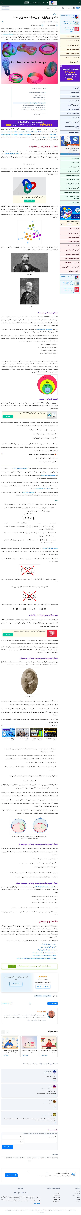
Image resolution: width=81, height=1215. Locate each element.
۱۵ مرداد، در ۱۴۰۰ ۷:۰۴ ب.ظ (47, 1115)
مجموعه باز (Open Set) (28, 492)
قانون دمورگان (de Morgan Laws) (44, 887)
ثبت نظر (15, 984)
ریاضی (54, 14)
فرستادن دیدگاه (7, 1147)
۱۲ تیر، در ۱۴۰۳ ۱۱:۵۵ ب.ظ (47, 1073)
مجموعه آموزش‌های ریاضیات (48, 944)
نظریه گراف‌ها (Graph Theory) (13, 154)
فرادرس (78, 1197)
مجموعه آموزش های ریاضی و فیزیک (47, 950)
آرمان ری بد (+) (41, 1011)
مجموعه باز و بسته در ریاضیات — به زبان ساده (30, 132)
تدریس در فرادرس (76, 1195)
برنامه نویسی (57, 1194)
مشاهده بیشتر (37, 1203)
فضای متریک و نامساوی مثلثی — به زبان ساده (44, 956)
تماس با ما (77, 1192)
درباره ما (78, 1201)
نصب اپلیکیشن (10, 1175)
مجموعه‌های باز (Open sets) (48, 475)
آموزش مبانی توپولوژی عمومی (48, 947)
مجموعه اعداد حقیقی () (20, 469)
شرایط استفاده (48, 1210)
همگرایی (5, 34)
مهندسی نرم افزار (56, 1201)
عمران (59, 1192)
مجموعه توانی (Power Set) (50, 548)
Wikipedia (38, 996)
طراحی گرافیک (57, 1199)
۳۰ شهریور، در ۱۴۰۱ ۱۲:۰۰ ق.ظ (46, 1088)
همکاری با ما (77, 1194)
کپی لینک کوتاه (6, 1003)
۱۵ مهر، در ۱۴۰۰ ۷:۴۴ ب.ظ (47, 1103)
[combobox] (44, 8)
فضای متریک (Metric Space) (44, 329)
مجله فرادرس (47, 996)
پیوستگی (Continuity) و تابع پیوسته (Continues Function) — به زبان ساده (36, 959)
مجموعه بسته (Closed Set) (43, 489)
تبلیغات (78, 1199)
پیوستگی (10, 34)
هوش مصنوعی (56, 1195)
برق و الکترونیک (56, 1197)
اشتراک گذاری (52, 1003)
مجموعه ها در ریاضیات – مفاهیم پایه (21, 134)
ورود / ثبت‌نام (5, 8)
